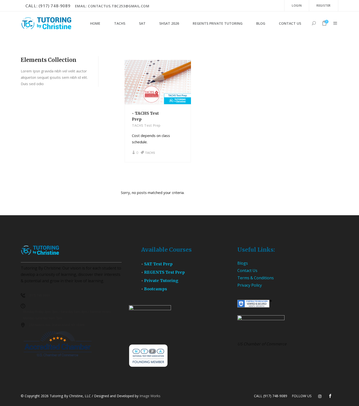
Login (297, 5)
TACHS (150, 153)
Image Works (149, 396)
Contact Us (247, 270)
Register (324, 5)
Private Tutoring (161, 280)
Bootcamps (155, 288)
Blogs (242, 263)
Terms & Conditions (255, 278)
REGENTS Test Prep (164, 272)
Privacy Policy (249, 285)
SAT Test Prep (158, 263)
